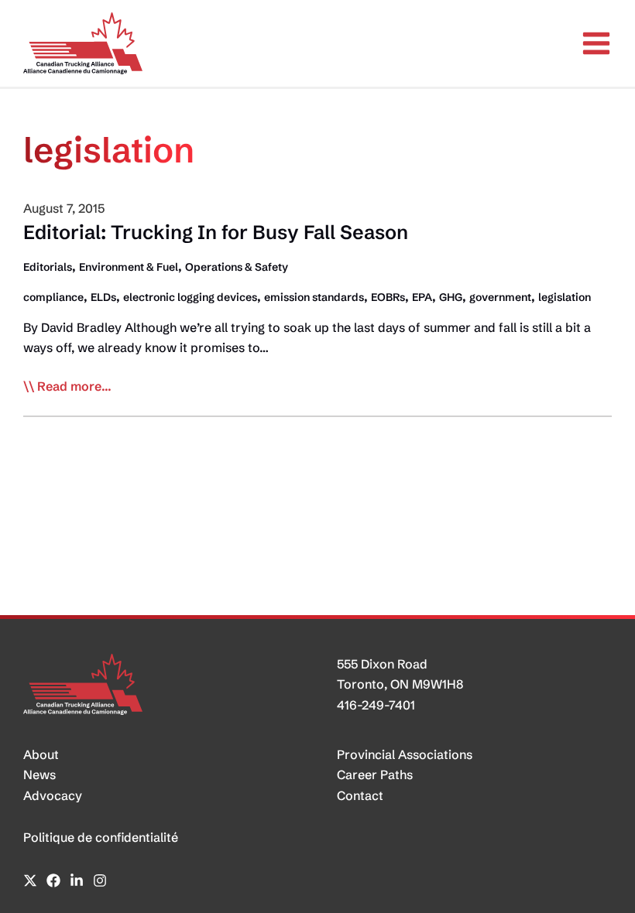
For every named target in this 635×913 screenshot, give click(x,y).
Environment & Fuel (128, 267)
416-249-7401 (376, 705)
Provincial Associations (404, 754)
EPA (422, 297)
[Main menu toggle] (596, 43)
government (500, 297)
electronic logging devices (190, 297)
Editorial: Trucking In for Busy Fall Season (215, 232)
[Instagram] (100, 880)
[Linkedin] (77, 880)
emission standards (314, 297)
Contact (360, 795)
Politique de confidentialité (100, 837)
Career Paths (375, 774)
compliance (53, 297)
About (41, 754)
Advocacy (52, 795)
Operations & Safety (236, 267)
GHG (450, 297)
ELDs (103, 297)
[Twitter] (30, 880)
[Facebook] (53, 880)
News (39, 774)
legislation (564, 297)
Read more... (74, 387)
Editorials (47, 267)
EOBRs (388, 297)
